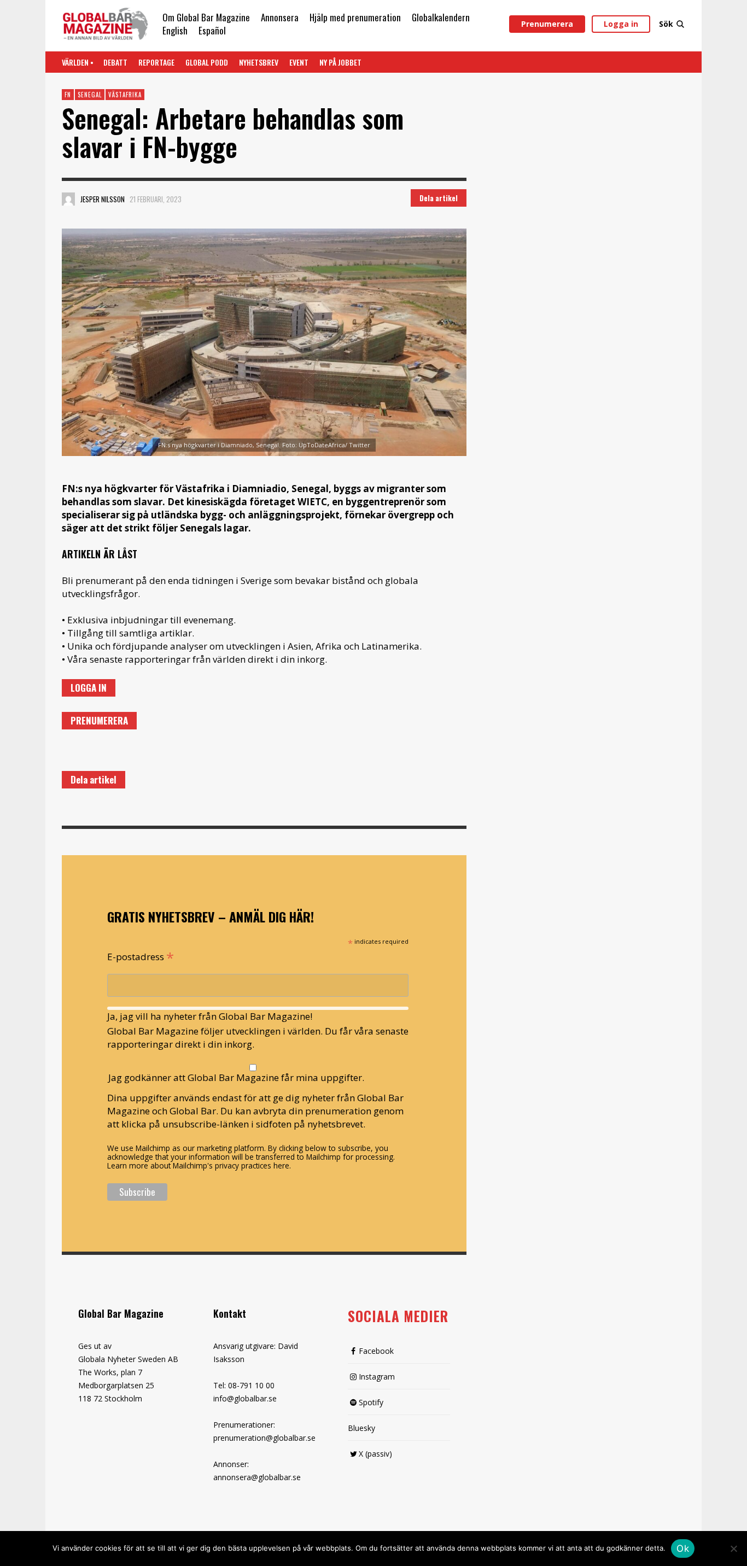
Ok (682, 1548)
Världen (75, 62)
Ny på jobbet (340, 62)
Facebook (376, 1351)
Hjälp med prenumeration (355, 17)
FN (68, 94)
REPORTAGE (156, 62)
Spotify (371, 1402)
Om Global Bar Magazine (206, 17)
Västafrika (125, 94)
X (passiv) (375, 1453)
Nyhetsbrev (258, 62)
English (175, 30)
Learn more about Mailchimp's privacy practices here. (199, 1165)
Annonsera (280, 17)
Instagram (377, 1376)
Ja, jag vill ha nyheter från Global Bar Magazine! (209, 1016)
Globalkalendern (441, 17)
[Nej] (733, 1549)
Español (212, 30)
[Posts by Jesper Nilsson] (68, 199)
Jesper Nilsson (102, 199)
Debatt (115, 62)
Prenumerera (547, 24)
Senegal (90, 94)
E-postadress (140, 955)
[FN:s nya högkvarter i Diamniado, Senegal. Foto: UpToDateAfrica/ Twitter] (264, 343)
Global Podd (206, 62)
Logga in (621, 24)
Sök (666, 24)
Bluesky (361, 1428)
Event (298, 62)
